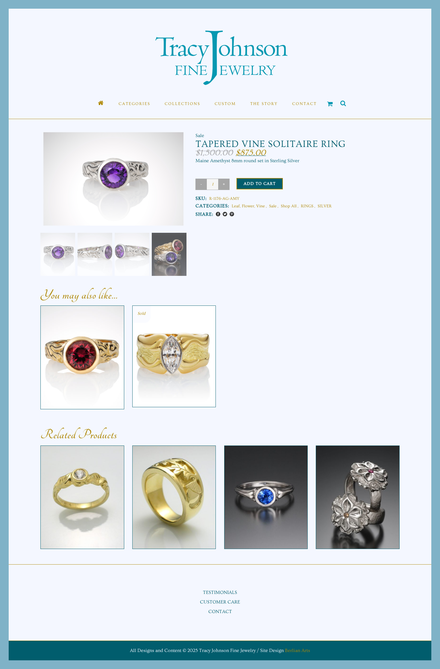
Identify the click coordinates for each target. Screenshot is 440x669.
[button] (173, 190)
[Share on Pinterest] (232, 214)
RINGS (307, 206)
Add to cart (260, 183)
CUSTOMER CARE (220, 602)
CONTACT (220, 611)
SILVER (325, 206)
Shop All (289, 206)
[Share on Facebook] (218, 214)
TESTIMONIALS (220, 592)
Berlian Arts (297, 650)
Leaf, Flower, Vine (248, 206)
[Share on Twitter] (225, 214)
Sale (273, 206)
